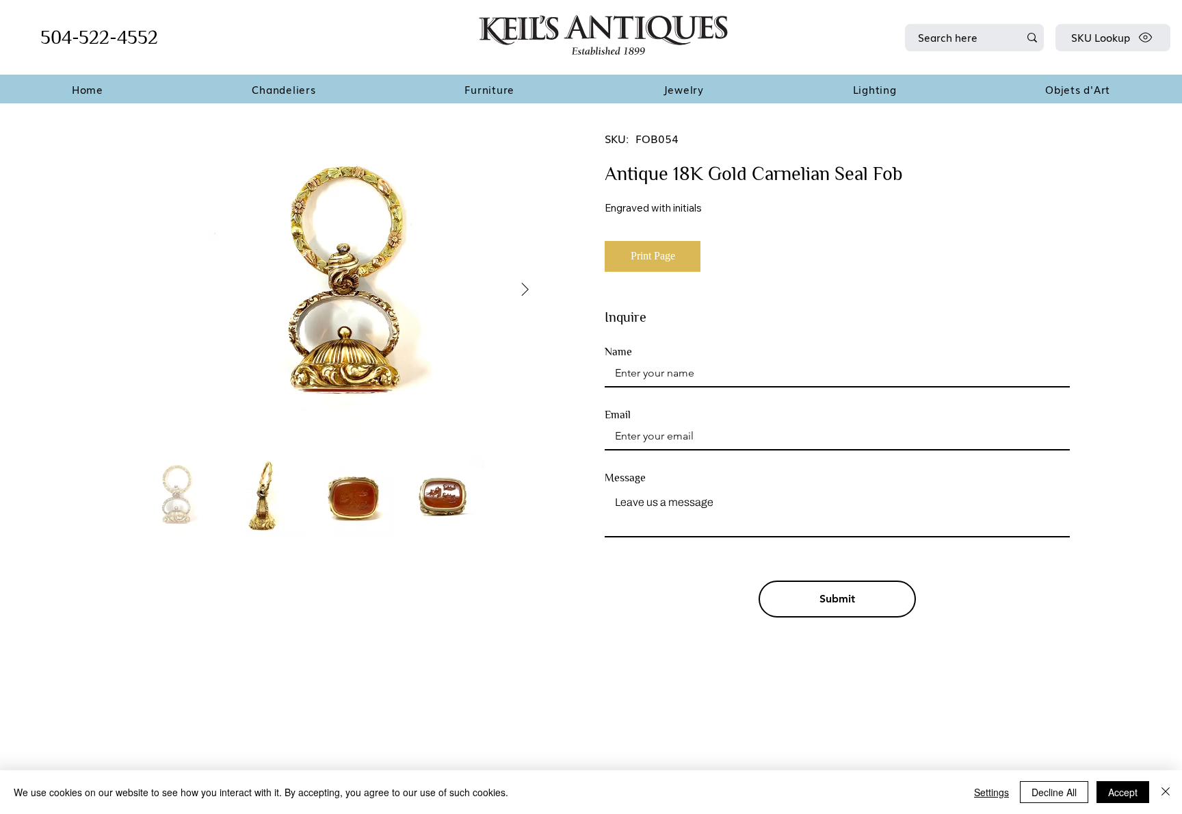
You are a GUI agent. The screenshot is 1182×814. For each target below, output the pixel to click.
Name (618, 351)
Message (625, 477)
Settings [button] (991, 792)
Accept (1123, 792)
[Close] (1165, 792)
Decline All (1054, 792)
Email (618, 414)
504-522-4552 (99, 37)
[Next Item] (525, 290)
